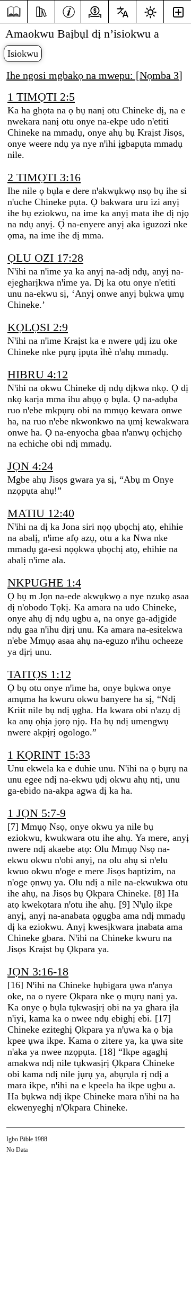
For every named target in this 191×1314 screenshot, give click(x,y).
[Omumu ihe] (41, 10)
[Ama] (69, 10)
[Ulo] (13, 12)
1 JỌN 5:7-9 (36, 813)
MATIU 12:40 (40, 513)
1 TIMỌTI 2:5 (41, 96)
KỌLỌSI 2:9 (37, 327)
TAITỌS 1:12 (39, 674)
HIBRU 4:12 (37, 374)
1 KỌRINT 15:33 (48, 754)
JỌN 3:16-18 (37, 971)
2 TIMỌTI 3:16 (44, 177)
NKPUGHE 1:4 (44, 582)
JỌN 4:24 (30, 466)
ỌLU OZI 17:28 (45, 257)
